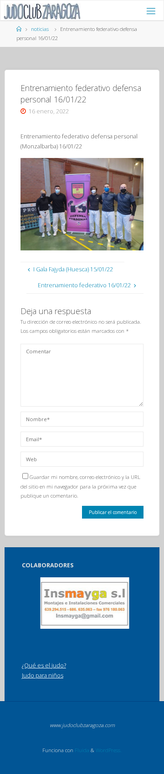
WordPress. (109, 750)
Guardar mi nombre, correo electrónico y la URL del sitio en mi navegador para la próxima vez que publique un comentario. (80, 486)
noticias (40, 28)
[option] (85, 603)
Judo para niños (42, 675)
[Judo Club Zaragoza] (42, 11)
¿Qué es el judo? (44, 665)
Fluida (81, 750)
